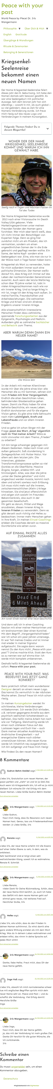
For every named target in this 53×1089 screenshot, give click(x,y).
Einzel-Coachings (40, 519)
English (7, 34)
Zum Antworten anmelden (9, 796)
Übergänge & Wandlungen (18, 40)
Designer (6, 689)
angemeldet (18, 1066)
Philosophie (10, 28)
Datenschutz (10, 1078)
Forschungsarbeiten (26, 316)
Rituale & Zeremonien (15, 46)
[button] (48, 128)
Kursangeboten (23, 703)
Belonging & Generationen (18, 52)
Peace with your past (22, 8)
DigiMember (34, 1086)
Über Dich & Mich (34, 28)
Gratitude (21, 34)
